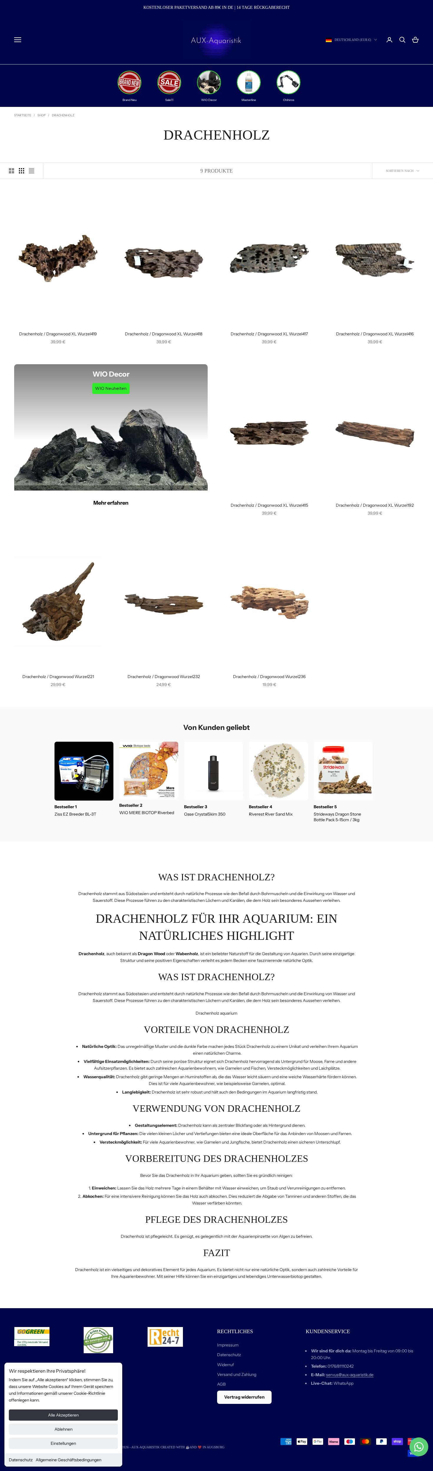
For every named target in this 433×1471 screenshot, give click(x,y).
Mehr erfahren (110, 503)
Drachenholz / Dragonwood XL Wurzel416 (375, 334)
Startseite (22, 115)
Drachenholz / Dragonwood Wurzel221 (58, 676)
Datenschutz (21, 1459)
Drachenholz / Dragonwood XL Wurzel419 (58, 334)
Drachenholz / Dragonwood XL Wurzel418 (163, 334)
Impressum (228, 1345)
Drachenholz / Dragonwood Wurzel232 (164, 676)
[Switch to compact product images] (31, 171)
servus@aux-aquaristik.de (349, 1374)
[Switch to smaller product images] (21, 171)
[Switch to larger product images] (11, 171)
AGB (221, 1384)
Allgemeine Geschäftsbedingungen (68, 1459)
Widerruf (225, 1364)
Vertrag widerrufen (244, 1397)
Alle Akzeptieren (63, 1415)
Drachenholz (63, 115)
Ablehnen (63, 1429)
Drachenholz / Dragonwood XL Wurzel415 (269, 505)
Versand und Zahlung (236, 1374)
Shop (41, 115)
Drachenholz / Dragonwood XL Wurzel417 (269, 334)
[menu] (17, 39)
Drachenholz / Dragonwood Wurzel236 (269, 676)
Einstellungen (63, 1443)
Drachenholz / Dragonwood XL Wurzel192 (375, 505)
